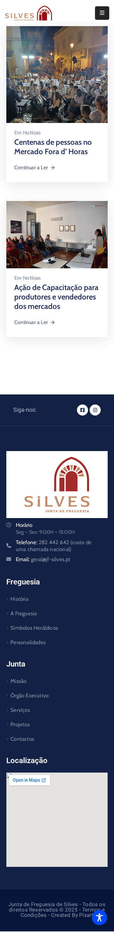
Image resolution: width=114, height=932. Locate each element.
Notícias (32, 132)
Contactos (22, 739)
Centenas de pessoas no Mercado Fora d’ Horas (53, 146)
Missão (18, 681)
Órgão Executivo (29, 695)
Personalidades (28, 642)
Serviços (20, 710)
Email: (43, 559)
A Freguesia (23, 613)
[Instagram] (95, 410)
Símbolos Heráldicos (34, 628)
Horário (24, 525)
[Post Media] (57, 74)
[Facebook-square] (82, 410)
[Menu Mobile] (102, 13)
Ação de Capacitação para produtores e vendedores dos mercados (56, 297)
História (19, 599)
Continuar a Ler (31, 167)
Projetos (20, 724)
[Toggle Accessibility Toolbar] (99, 917)
